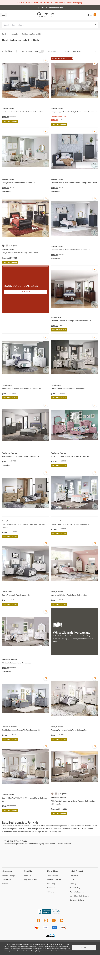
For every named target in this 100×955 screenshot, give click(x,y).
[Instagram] (46, 922)
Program (53, 876)
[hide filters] (8, 51)
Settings (8, 876)
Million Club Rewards (79, 896)
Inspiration (14, 34)
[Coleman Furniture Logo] (45, 15)
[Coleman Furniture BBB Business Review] (50, 913)
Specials (5, 34)
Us (27, 876)
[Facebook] (38, 922)
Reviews (77, 900)
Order (6, 880)
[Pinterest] (62, 922)
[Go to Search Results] (95, 25)
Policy (75, 888)
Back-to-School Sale (58, 117)
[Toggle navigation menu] (3, 15)
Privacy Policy (35, 951)
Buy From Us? (31, 880)
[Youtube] (54, 922)
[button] (87, 15)
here (65, 951)
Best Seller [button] (77, 51)
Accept (83, 947)
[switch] (41, 51)
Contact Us (60, 7)
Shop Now (25, 292)
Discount (54, 880)
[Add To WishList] (46, 60)
